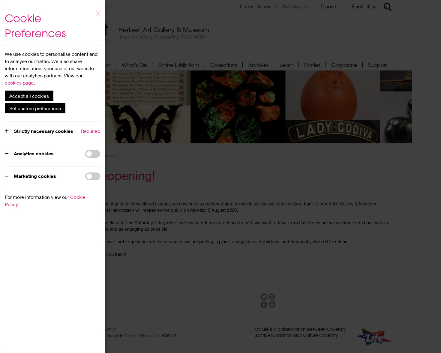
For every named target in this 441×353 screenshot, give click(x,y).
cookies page (19, 82)
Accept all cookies (29, 96)
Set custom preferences (35, 108)
